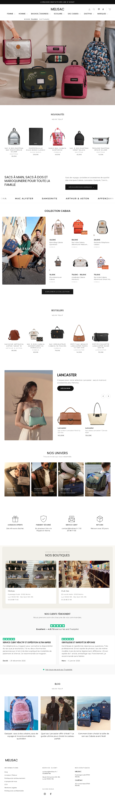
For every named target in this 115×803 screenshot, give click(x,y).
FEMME (10, 13)
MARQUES (101, 13)
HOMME (22, 13)
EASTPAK (88, 13)
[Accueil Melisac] (54, 760)
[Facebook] (50, 793)
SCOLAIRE (58, 13)
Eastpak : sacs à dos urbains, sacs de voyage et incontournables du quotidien (21, 736)
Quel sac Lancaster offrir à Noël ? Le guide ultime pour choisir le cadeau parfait (57, 736)
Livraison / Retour (10, 775)
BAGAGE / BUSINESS (40, 13)
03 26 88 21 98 (66, 600)
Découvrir (65, 388)
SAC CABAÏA (73, 13)
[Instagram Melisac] (99, 9)
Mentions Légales (10, 787)
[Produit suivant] (108, 396)
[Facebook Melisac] (103, 9)
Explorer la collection (57, 292)
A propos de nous (10, 781)
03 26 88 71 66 (74, 529)
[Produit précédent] (103, 396)
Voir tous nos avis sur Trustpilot (58, 669)
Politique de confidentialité (14, 791)
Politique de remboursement (14, 778)
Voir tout (57, 119)
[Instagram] (44, 793)
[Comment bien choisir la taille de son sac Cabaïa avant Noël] (94, 713)
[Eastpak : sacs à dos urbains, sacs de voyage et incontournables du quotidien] (21, 713)
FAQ (6, 772)
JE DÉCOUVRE (57, 73)
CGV (6, 784)
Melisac (57, 9)
